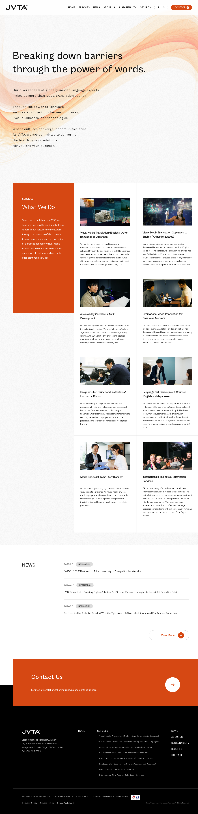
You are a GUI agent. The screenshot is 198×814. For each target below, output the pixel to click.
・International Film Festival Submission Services (120, 775)
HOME (71, 7)
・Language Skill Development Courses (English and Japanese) (126, 764)
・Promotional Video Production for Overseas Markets (122, 753)
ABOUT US (109, 7)
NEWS (96, 7)
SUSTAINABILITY (127, 7)
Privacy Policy (47, 803)
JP (158, 7)
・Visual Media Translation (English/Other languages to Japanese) (128, 736)
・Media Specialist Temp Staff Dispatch (115, 770)
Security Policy (29, 803)
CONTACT (177, 755)
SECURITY (145, 7)
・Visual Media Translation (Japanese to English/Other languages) (128, 742)
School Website (66, 803)
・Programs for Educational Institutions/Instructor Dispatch (125, 758)
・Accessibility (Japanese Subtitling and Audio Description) (125, 747)
